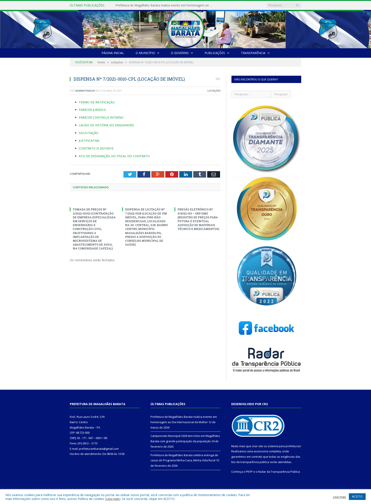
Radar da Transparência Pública (279, 472)
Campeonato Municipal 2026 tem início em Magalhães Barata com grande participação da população (165, 5)
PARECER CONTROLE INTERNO (101, 117)
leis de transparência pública (250, 462)
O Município (145, 53)
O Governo (180, 53)
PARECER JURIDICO (92, 110)
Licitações (213, 90)
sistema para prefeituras (284, 446)
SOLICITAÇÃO (88, 133)
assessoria (261, 451)
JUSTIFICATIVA (89, 141)
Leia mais (112, 499)
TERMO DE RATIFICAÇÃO (97, 102)
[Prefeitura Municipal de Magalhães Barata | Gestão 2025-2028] (185, 28)
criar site (257, 446)
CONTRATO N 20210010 (96, 148)
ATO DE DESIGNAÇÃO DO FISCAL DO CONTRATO (114, 156)
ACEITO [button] (357, 496)
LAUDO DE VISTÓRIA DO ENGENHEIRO (106, 125)
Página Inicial (113, 53)
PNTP (249, 472)
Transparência (253, 53)
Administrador (85, 90)
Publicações (215, 53)
